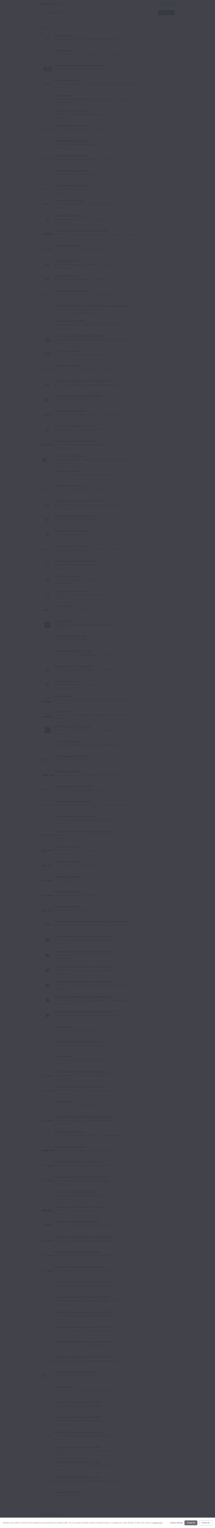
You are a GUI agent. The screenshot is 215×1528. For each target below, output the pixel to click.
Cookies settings (176, 1523)
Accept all (191, 1523)
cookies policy (157, 1523)
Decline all (206, 1523)
